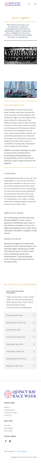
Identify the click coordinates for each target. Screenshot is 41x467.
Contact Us (8, 415)
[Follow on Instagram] (10, 441)
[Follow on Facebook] (5, 441)
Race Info (7, 425)
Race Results (8, 428)
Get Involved (8, 431)
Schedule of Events (10, 413)
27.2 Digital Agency (20, 451)
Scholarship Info (9, 410)
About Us (7, 407)
